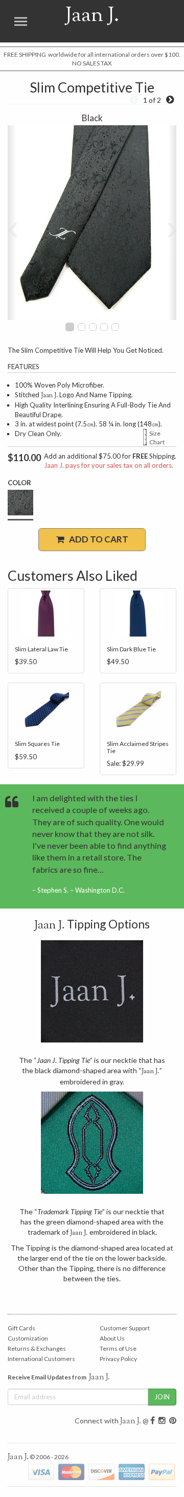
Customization (28, 1338)
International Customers (41, 1359)
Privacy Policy (118, 1359)
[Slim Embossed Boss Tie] (170, 100)
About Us (112, 1338)
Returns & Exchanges (37, 1348)
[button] (12, 222)
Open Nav (20, 21)
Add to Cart (96, 539)
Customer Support (125, 1328)
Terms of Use (118, 1348)
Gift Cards (21, 1328)
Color (19, 483)
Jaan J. (80, 21)
